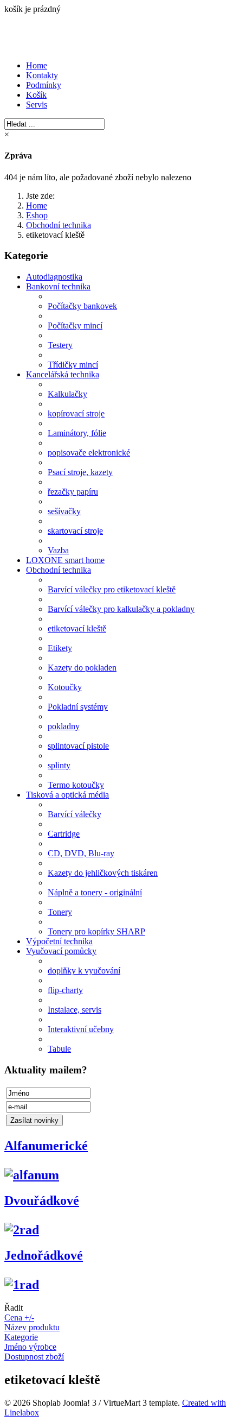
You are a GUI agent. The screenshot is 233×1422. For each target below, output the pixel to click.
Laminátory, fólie (77, 433)
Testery (60, 345)
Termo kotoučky (76, 784)
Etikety (60, 648)
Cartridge (64, 833)
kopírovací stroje (76, 413)
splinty (59, 765)
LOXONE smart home (65, 560)
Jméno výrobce (30, 1346)
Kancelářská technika (62, 374)
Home (36, 65)
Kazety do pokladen (82, 667)
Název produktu (32, 1327)
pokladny (64, 726)
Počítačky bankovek (82, 306)
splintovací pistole (78, 745)
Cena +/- (19, 1317)
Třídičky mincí (73, 364)
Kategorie (21, 1337)
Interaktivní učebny (81, 1029)
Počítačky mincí (75, 325)
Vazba (58, 550)
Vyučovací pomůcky (61, 951)
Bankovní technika (58, 286)
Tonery (60, 912)
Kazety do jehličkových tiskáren (103, 872)
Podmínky (43, 85)
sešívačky (64, 511)
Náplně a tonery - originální (95, 892)
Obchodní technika (58, 225)
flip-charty (65, 990)
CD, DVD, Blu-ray (81, 853)
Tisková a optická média (67, 794)
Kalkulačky (67, 394)
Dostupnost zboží (34, 1356)
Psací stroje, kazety (80, 472)
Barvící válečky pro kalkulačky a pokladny (121, 609)
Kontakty (42, 75)
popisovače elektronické (89, 452)
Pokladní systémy (78, 706)
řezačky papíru (73, 491)
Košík (36, 94)
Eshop (37, 215)
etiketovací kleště (77, 628)
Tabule (59, 1048)
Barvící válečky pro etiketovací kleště (112, 589)
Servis (36, 104)
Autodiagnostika (54, 276)
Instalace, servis (74, 1009)
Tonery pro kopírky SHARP (96, 931)
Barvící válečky (74, 814)
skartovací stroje (75, 530)
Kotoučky (65, 687)
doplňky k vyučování (84, 970)
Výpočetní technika (59, 941)
